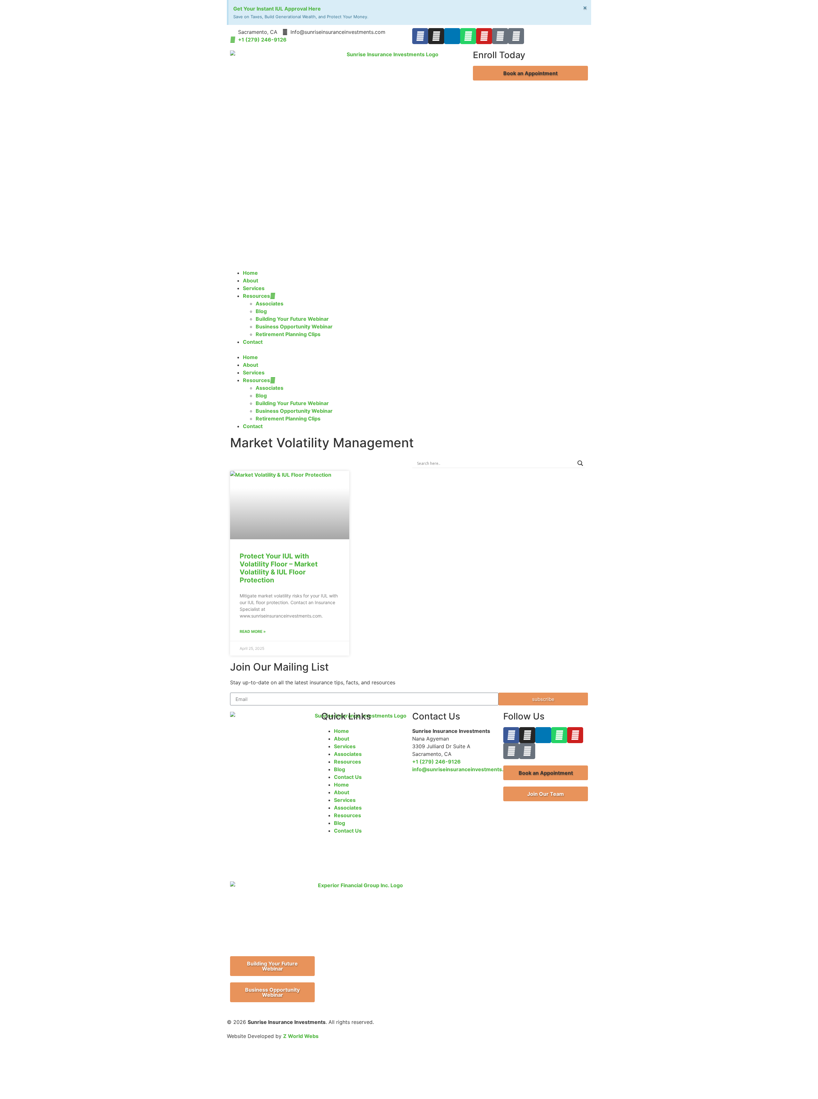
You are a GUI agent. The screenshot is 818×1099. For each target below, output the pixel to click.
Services (254, 288)
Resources (256, 296)
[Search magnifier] (580, 463)
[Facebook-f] (420, 36)
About (250, 280)
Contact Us (348, 777)
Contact (253, 342)
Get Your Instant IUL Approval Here (277, 8)
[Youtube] (484, 36)
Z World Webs (301, 1036)
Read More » (253, 631)
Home (250, 273)
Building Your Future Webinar (292, 319)
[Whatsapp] (468, 36)
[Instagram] (436, 36)
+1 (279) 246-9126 (436, 761)
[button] (530, 73)
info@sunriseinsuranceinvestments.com (463, 769)
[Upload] (516, 36)
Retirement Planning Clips (288, 334)
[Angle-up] (500, 36)
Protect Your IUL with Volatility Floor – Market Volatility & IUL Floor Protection (279, 568)
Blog (261, 311)
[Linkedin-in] (452, 36)
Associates (269, 303)
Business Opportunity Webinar (294, 326)
